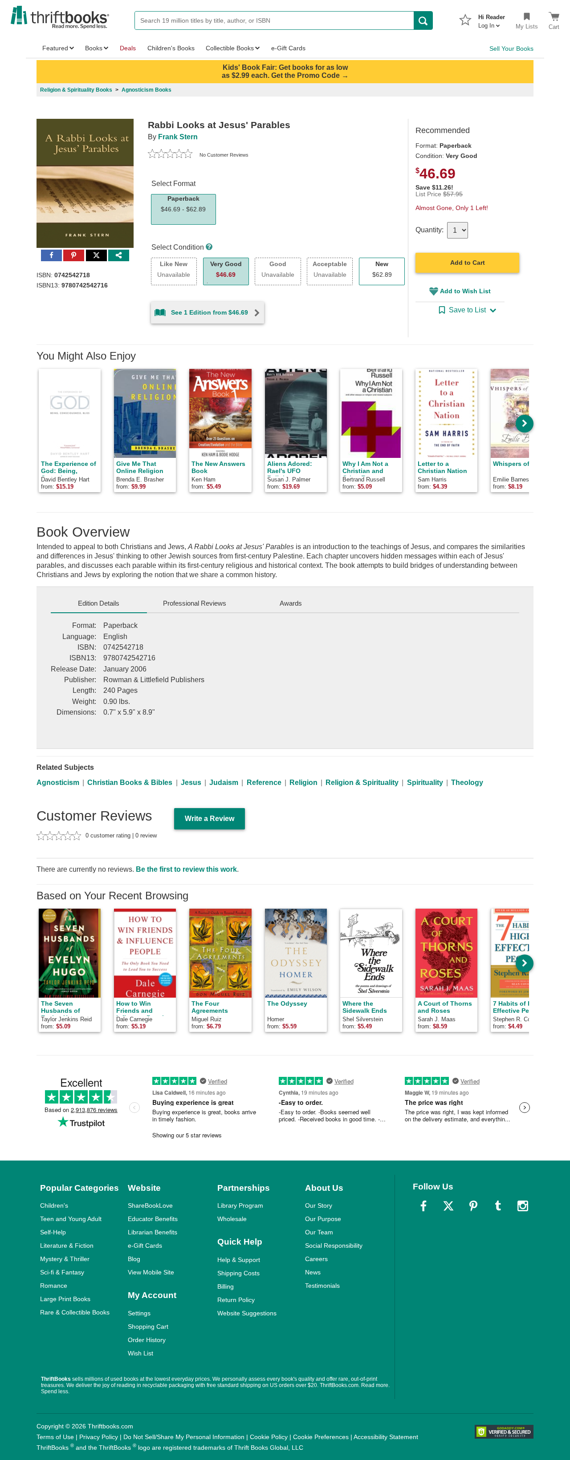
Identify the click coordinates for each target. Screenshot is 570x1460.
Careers (316, 1258)
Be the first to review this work (186, 869)
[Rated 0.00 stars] (170, 155)
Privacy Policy (98, 1436)
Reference (264, 782)
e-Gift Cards (145, 1245)
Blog (134, 1258)
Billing (225, 1286)
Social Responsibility (333, 1245)
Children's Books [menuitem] (171, 48)
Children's (54, 1205)
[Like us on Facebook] (423, 1206)
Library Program (240, 1205)
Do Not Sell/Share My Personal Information (183, 1436)
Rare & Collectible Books (75, 1312)
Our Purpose (323, 1218)
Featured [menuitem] (55, 48)
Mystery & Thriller (65, 1258)
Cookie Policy (269, 1436)
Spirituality (425, 782)
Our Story (318, 1205)
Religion (303, 782)
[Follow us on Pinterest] (473, 1206)
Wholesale (232, 1218)
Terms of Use (55, 1436)
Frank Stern (178, 137)
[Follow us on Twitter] (448, 1206)
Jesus (191, 782)
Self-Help (53, 1232)
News (313, 1272)
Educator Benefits (153, 1218)
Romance (53, 1285)
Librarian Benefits (152, 1232)
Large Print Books (65, 1298)
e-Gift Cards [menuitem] (288, 48)
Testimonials (322, 1285)
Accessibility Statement (386, 1436)
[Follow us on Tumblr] (498, 1206)
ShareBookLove (150, 1205)
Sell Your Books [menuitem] (511, 48)
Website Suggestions (247, 1313)
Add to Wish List (465, 291)
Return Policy (236, 1299)
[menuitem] (491, 18)
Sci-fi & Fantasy (62, 1272)
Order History (147, 1339)
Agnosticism (58, 782)
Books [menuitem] (93, 48)
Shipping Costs (238, 1273)
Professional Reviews (194, 603)
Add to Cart (467, 262)
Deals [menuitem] (128, 48)
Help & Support (238, 1259)
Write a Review (209, 818)
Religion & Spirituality (362, 782)
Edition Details (98, 603)
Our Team (319, 1232)
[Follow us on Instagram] (522, 1206)
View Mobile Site (151, 1272)
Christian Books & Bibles (129, 782)
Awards (291, 603)
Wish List (140, 1353)
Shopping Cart (148, 1326)
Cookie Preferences (321, 1436)
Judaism (223, 782)
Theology (467, 782)
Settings (139, 1313)
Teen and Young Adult (71, 1218)
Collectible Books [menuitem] (230, 48)
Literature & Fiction (67, 1245)
